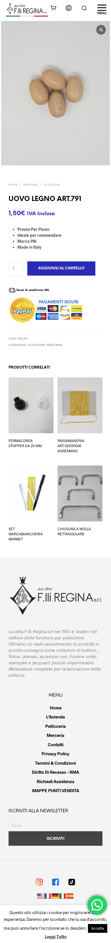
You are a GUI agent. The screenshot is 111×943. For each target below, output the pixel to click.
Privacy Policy (55, 753)
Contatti (55, 744)
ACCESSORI (52, 185)
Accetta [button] (97, 928)
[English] (40, 896)
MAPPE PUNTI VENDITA (55, 790)
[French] (48, 896)
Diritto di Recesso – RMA (55, 772)
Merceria (55, 735)
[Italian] (63, 896)
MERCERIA (30, 185)
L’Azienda (55, 716)
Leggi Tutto (56, 936)
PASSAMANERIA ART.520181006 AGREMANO (70, 445)
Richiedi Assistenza (55, 781)
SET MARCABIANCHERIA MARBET (26, 533)
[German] (55, 896)
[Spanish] (70, 896)
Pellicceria (55, 726)
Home (13, 185)
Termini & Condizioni (55, 763)
